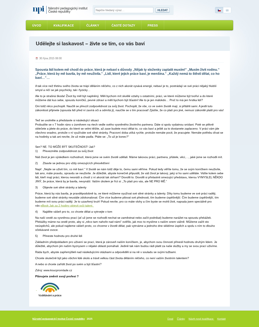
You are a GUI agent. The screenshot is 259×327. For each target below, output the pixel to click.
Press (153, 25)
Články (92, 25)
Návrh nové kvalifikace (201, 319)
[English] (227, 10)
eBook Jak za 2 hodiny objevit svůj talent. (67, 205)
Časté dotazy (123, 25)
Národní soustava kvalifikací (61, 10)
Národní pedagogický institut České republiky (58, 319)
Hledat (162, 10)
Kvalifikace (63, 25)
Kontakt (221, 319)
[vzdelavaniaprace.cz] (49, 289)
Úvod (36, 25)
